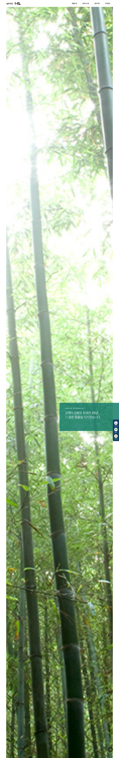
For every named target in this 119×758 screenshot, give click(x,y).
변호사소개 (85, 3)
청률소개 (74, 3)
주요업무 (107, 3)
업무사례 (97, 3)
